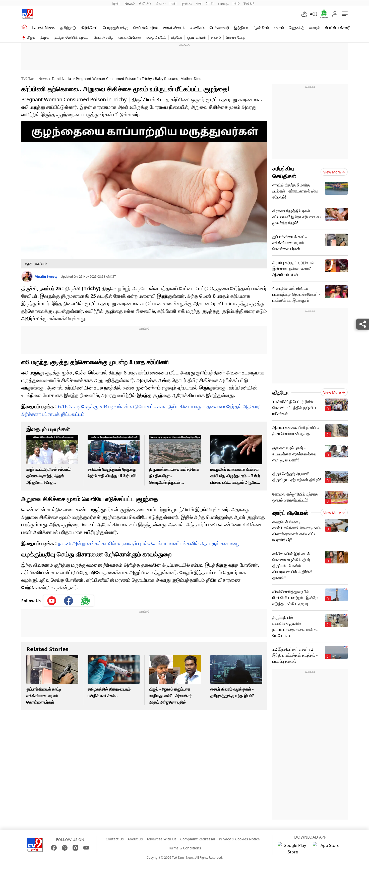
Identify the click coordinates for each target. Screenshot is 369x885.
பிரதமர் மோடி (235, 37)
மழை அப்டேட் (156, 37)
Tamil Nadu (61, 78)
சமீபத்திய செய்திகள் (284, 171)
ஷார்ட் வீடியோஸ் (129, 37)
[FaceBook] (54, 848)
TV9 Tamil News (34, 78)
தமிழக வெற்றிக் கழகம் (71, 37)
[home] (24, 27)
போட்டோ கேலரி (337, 27)
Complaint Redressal (197, 839)
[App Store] (327, 848)
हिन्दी (116, 3)
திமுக (44, 37)
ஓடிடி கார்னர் (196, 37)
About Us (135, 839)
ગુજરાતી (186, 3)
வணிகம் (198, 27)
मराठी (173, 3)
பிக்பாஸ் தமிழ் (103, 37)
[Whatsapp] (322, 14)
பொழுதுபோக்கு (115, 27)
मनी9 (235, 3)
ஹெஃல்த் (296, 27)
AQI (313, 14)
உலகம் (279, 27)
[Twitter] (65, 848)
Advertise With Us (161, 839)
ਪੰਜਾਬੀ (210, 3)
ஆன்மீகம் (261, 27)
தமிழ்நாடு (68, 27)
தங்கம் (216, 37)
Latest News (43, 27)
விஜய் (31, 37)
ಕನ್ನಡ (145, 3)
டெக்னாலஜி (219, 27)
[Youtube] (51, 600)
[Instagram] (75, 848)
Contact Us (115, 839)
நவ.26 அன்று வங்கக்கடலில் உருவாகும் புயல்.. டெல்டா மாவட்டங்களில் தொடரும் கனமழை (148, 543)
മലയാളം (223, 3)
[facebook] (68, 600)
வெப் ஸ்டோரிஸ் (145, 27)
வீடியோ (176, 37)
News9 (130, 3)
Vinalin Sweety (46, 276)
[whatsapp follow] (85, 600)
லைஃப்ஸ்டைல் (174, 27)
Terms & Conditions (184, 848)
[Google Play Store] (292, 848)
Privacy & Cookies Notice (239, 839)
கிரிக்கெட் (89, 27)
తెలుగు (160, 3)
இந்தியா (241, 27)
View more (332, 172)
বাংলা (199, 3)
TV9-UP (249, 3)
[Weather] (305, 14)
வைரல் (314, 27)
